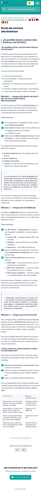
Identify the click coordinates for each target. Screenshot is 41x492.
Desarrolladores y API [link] (20, 18)
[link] (29, 20)
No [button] (24, 449)
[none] (5, 3)
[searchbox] (20, 9)
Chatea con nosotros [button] (22, 477)
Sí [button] (17, 449)
